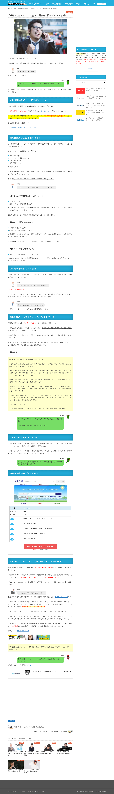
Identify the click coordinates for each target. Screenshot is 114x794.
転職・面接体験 (69, 3)
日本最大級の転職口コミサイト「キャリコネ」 (23, 127)
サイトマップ (40, 791)
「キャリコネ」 (44, 111)
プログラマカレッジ (61, 597)
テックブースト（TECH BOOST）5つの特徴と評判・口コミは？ (96, 97)
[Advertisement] (40, 698)
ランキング (46, 3)
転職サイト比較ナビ (90, 791)
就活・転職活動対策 (57, 3)
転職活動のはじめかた (35, 3)
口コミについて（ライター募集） (16, 791)
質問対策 (12, 721)
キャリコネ (27, 508)
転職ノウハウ (87, 3)
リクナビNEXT (91, 68)
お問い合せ (31, 791)
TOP (94, 3)
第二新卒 (78, 3)
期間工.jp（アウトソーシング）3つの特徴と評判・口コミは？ (95, 89)
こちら (29, 665)
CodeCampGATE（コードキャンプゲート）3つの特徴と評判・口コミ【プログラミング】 (95, 105)
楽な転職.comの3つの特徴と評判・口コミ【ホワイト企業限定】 (95, 119)
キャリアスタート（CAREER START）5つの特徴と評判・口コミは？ (95, 112)
